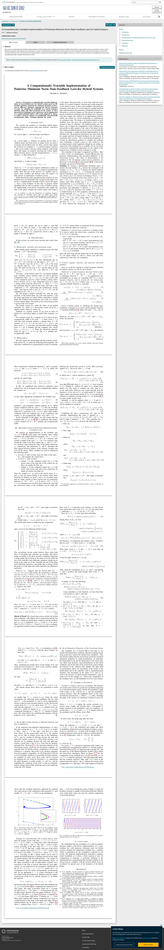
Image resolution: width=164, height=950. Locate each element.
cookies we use (146, 938)
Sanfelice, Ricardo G (12, 32)
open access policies (65, 60)
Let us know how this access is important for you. (86, 60)
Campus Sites (86, 937)
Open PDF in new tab (108, 67)
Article (121, 29)
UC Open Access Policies (44, 17)
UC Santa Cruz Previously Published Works (30, 21)
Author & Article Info (125, 53)
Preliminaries (125, 35)
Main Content (9, 67)
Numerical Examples (127, 40)
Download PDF (7, 25)
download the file (34, 70)
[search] (160, 2)
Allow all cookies (148, 945)
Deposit (157, 7)
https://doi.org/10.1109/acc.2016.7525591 (14, 38)
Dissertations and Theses (96, 17)
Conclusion (125, 43)
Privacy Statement (120, 938)
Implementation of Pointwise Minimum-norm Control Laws (138, 37)
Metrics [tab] (35, 42)
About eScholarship (16, 17)
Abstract (7, 46)
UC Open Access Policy (88, 940)
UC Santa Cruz (7, 12)
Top (161, 925)
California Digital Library (7, 937)
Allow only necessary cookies (124, 945)
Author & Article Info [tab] (60, 42)
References (125, 46)
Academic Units (124, 17)
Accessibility (85, 947)
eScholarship (5, 21)
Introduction (125, 32)
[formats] (13, 25)
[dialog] (136, 937)
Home (83, 930)
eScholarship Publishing (89, 944)
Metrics (121, 50)
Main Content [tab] (13, 42)
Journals (71, 17)
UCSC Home (147, 17)
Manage (156, 11)
